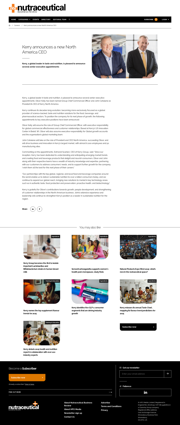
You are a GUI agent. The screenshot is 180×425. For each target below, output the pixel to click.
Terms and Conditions (111, 406)
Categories (23, 19)
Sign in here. (29, 384)
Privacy (104, 410)
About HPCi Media (72, 409)
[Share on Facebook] (39, 209)
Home (13, 19)
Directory (46, 19)
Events (36, 19)
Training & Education (52, 281)
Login (164, 19)
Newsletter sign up (73, 413)
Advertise (105, 403)
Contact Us (69, 417)
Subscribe (148, 19)
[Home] (10, 25)
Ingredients (55, 236)
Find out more (15, 392)
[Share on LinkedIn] (32, 209)
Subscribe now (129, 327)
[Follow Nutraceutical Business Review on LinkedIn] (145, 393)
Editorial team (59, 19)
